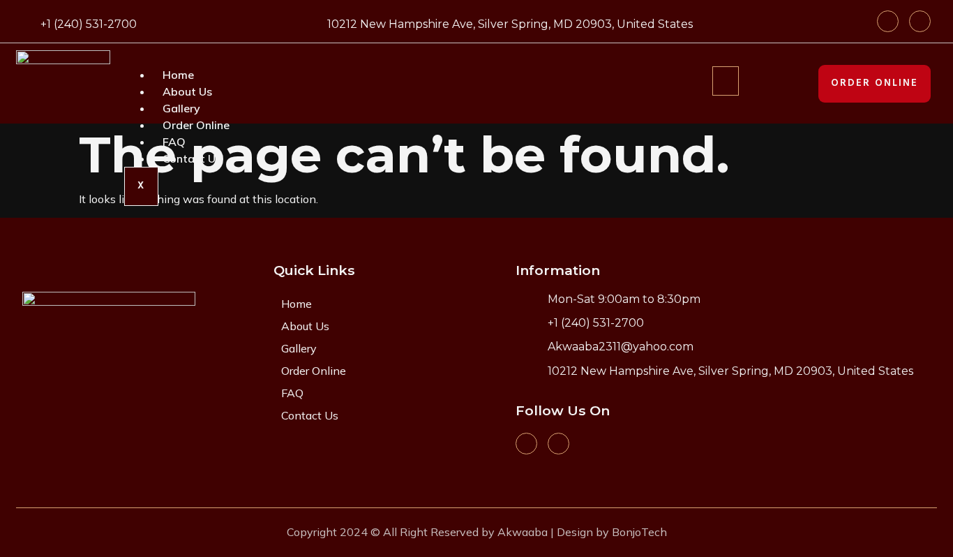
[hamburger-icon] (725, 81)
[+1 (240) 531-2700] (24, 22)
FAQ (174, 142)
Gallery (181, 108)
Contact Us (192, 158)
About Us (187, 91)
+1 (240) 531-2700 (88, 24)
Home (178, 75)
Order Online (196, 125)
